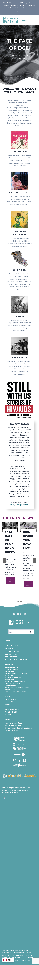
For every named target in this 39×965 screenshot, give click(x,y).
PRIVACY (8, 640)
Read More (11, 581)
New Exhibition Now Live (28, 540)
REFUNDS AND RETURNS (14, 643)
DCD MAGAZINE (11, 657)
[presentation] (10, 527)
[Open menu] (35, 20)
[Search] (31, 632)
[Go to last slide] (4, 560)
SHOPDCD (9, 648)
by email (20, 728)
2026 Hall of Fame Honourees (10, 542)
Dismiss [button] (19, 12)
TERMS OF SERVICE (12, 646)
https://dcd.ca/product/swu (19, 505)
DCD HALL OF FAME (12, 651)
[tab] (17, 601)
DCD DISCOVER (11, 654)
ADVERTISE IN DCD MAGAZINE (16, 660)
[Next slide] (34, 560)
